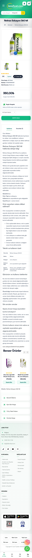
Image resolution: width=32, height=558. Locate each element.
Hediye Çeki (21, 462)
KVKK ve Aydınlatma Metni (7, 476)
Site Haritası (20, 468)
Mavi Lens (14, 537)
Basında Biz (5, 466)
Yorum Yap (19, 76)
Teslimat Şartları (6, 469)
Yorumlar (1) (19, 128)
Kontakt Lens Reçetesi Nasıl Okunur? (7, 462)
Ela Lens (5, 542)
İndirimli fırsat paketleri (17, 346)
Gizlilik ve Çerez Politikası (8, 480)
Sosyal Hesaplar (22, 459)
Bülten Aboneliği (6, 505)
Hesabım (4, 496)
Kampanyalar (21, 465)
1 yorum (9, 76)
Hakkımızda (5, 459)
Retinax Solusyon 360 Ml (21, 25)
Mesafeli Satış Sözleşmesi (8, 483)
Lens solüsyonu (7, 346)
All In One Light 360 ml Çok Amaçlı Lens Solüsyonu (8, 376)
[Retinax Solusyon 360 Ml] (16, 44)
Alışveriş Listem (6, 502)
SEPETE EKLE (16, 118)
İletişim (19, 471)
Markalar (10, 25)
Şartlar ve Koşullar (6, 486)
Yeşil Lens (24, 537)
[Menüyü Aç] (3, 5)
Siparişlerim (5, 499)
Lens (6, 537)
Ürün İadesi (5, 508)
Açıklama (9, 128)
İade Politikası (5, 472)
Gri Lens (14, 542)
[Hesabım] (24, 4)
